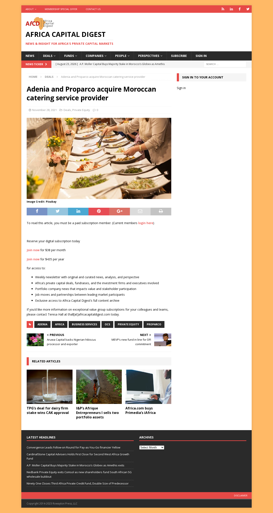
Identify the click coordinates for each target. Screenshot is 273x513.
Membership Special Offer (61, 9)
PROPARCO (154, 324)
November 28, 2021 (44, 110)
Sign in (201, 56)
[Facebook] (239, 9)
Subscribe (179, 56)
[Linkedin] (231, 9)
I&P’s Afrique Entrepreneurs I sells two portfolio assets (97, 412)
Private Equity (81, 110)
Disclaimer (240, 495)
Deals (47, 56)
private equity (128, 324)
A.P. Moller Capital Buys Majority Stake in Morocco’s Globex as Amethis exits (75, 465)
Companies (94, 56)
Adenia (42, 324)
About (30, 9)
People (120, 56)
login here (145, 223)
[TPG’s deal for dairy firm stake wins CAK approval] (50, 387)
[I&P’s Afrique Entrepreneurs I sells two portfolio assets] (99, 387)
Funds (69, 56)
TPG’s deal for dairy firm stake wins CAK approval (48, 410)
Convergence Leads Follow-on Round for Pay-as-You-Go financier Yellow (73, 447)
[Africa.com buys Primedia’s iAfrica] (148, 387)
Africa (59, 324)
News (30, 56)
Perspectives (148, 56)
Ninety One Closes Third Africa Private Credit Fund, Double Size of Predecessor (78, 483)
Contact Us (93, 9)
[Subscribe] (223, 9)
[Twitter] (248, 9)
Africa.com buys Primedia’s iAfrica (140, 410)
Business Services (84, 324)
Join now (33, 250)
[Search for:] (225, 64)
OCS (107, 324)
